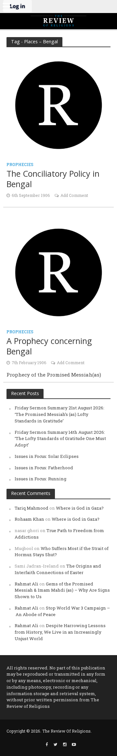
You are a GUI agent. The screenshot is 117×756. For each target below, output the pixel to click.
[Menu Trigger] (6, 6)
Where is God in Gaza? (80, 508)
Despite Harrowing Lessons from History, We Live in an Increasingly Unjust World (60, 632)
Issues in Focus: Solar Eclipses (47, 456)
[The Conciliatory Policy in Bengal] (58, 104)
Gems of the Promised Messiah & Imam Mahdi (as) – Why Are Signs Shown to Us (62, 590)
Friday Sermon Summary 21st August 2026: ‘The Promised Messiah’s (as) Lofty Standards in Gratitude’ (59, 414)
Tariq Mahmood (31, 508)
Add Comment (74, 195)
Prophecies (19, 164)
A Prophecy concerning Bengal (49, 346)
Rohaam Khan (29, 519)
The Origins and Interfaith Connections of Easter (58, 569)
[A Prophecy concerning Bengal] (58, 271)
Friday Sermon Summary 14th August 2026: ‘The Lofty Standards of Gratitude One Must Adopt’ (60, 438)
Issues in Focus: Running (40, 479)
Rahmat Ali (26, 584)
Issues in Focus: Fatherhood (44, 468)
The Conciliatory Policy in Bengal (52, 178)
